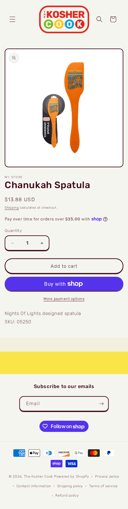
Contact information (33, 486)
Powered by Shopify (71, 476)
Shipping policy (70, 486)
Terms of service (103, 486)
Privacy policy (107, 476)
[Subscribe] (101, 403)
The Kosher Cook (38, 476)
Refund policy (67, 495)
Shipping (12, 208)
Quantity (13, 230)
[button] (12, 19)
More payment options (64, 299)
